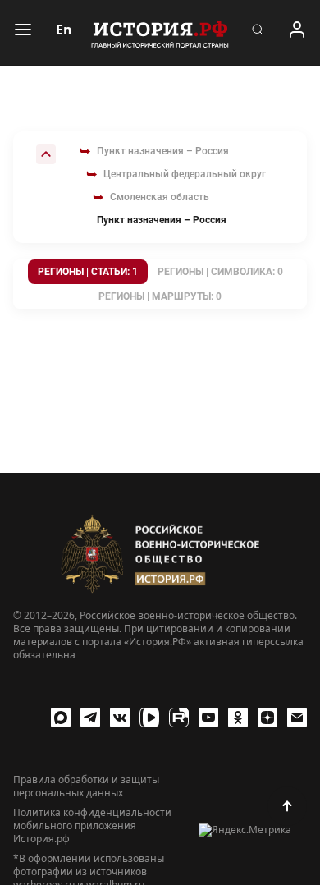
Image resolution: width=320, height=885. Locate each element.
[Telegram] (90, 717)
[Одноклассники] (238, 717)
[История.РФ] (160, 33)
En (64, 29)
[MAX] (61, 717)
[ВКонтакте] (120, 717)
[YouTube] (208, 717)
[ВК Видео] (149, 717)
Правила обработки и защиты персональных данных (86, 786)
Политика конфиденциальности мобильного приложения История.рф (92, 826)
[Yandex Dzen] (267, 717)
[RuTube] (179, 717)
